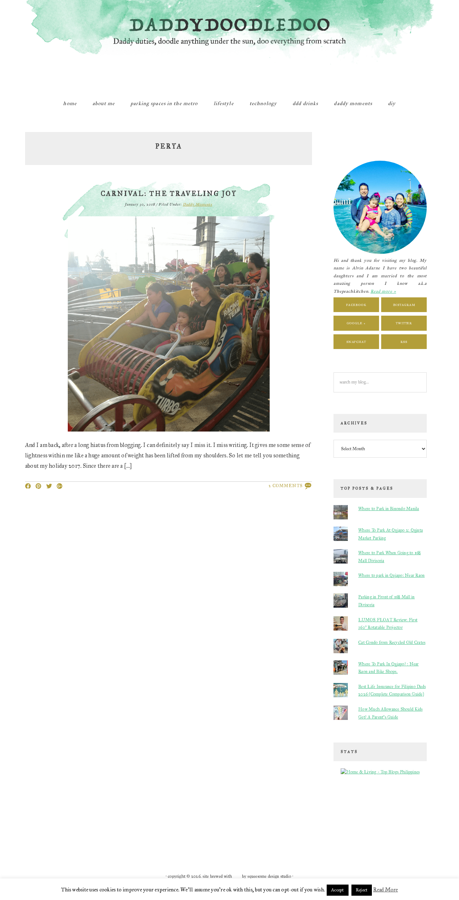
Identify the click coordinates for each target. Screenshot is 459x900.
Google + (356, 323)
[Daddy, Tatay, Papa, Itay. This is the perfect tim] (45, 836)
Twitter (404, 323)
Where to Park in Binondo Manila (388, 508)
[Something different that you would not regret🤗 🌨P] (290, 836)
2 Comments (286, 485)
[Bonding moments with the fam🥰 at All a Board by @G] (413, 813)
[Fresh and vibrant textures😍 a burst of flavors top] (45, 813)
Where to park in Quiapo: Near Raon (391, 575)
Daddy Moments (197, 204)
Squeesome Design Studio (269, 876)
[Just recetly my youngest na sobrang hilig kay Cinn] (331, 836)
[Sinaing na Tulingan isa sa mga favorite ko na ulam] (372, 813)
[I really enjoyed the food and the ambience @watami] (86, 813)
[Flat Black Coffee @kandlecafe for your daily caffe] (209, 813)
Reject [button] (362, 890)
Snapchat (356, 342)
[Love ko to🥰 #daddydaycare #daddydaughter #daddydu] (209, 836)
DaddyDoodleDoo (229, 45)
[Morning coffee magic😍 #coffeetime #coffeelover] (413, 836)
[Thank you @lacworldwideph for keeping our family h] (127, 836)
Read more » (383, 291)
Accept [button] (337, 890)
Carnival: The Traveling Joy (169, 194)
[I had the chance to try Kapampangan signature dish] (372, 836)
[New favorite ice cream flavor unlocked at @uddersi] (168, 813)
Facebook (356, 305)
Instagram (404, 305)
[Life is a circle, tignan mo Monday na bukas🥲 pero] (250, 813)
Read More (385, 889)
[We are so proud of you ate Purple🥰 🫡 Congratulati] (168, 836)
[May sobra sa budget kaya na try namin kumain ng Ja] (290, 813)
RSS (404, 342)
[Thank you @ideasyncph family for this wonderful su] (331, 813)
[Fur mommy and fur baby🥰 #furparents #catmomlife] (127, 813)
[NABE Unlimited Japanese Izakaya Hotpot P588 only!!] (86, 836)
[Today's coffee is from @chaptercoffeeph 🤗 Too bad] (250, 836)
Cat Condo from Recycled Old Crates (391, 642)
